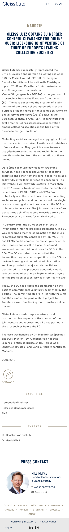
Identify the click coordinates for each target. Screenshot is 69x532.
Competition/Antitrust (15, 402)
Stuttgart (39, 510)
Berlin (21, 505)
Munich (23, 510)
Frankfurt (54, 505)
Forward (8, 382)
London (31, 514)
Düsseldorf (36, 505)
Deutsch (56, 4)
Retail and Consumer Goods (18, 407)
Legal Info (30, 522)
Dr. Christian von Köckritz (16, 435)
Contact (16, 522)
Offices (8, 505)
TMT (4, 413)
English (60, 4)
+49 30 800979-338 (44, 487)
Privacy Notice (48, 522)
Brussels (55, 510)
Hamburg (9, 510)
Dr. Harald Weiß (11, 440)
